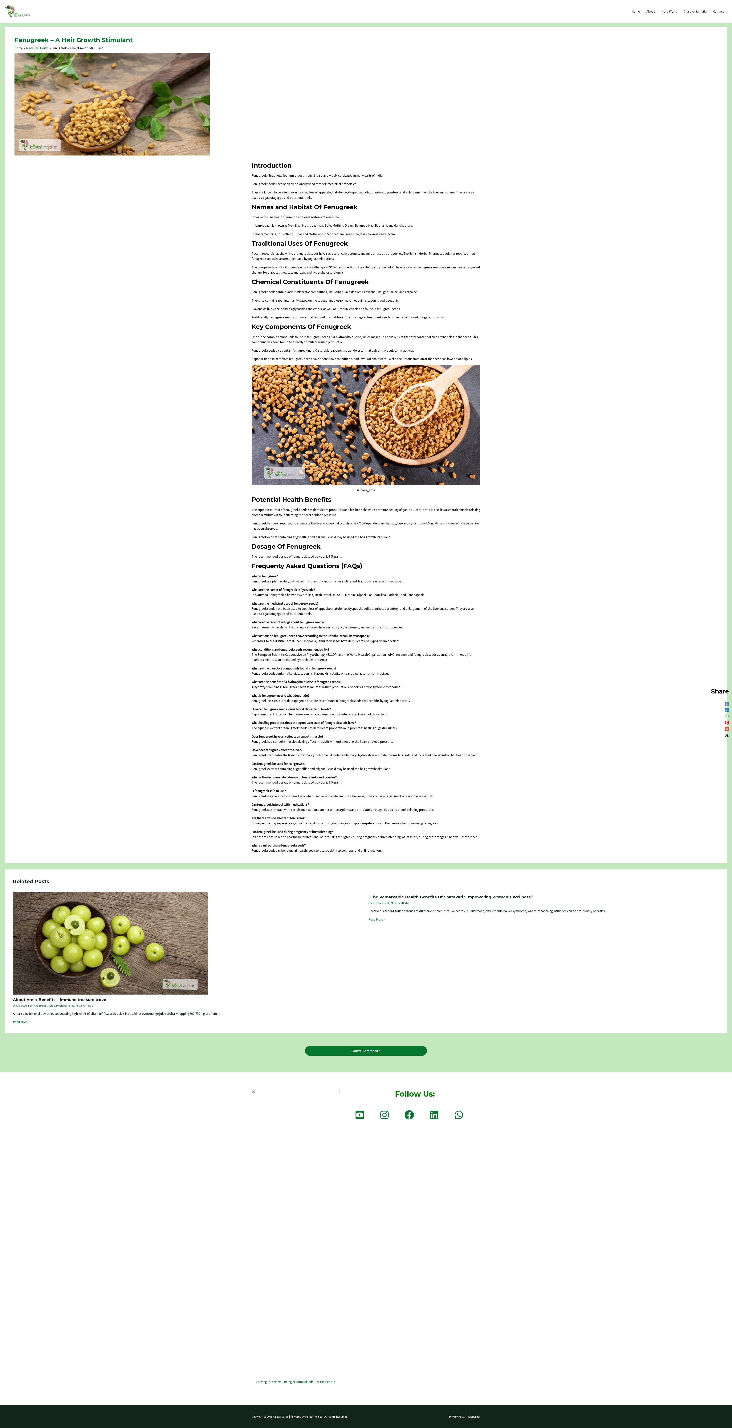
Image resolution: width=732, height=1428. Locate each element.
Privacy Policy (457, 1416)
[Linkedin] (727, 710)
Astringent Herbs (45, 1005)
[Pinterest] (727, 722)
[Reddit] (727, 728)
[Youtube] (359, 1114)
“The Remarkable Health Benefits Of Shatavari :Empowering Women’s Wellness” (450, 897)
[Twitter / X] (727, 735)
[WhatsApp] (727, 716)
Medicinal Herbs (65, 1005)
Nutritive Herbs (84, 1005)
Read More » (21, 1022)
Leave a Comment (23, 1005)
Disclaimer (474, 1416)
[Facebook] (727, 703)
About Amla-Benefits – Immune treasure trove (59, 999)
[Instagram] (384, 1114)
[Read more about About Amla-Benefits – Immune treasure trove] (110, 943)
